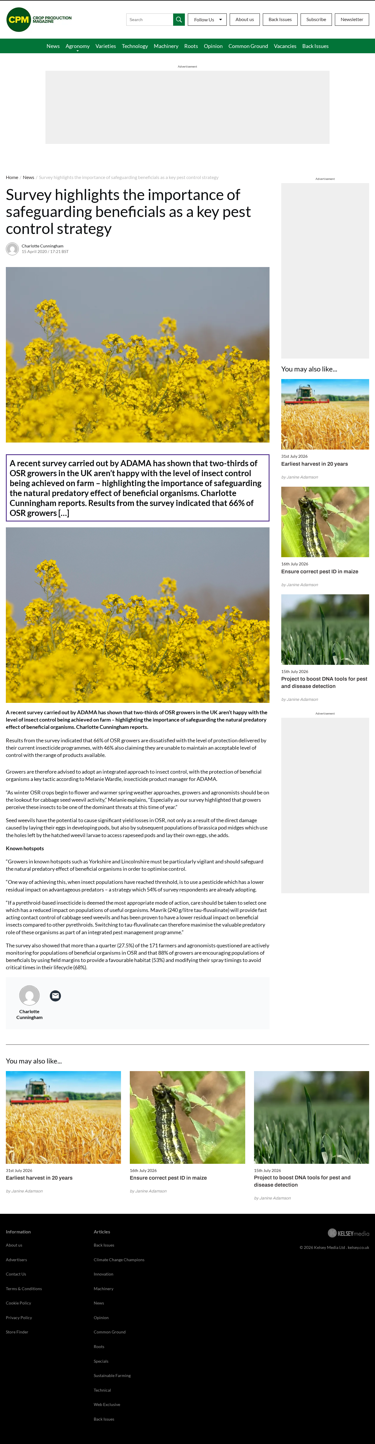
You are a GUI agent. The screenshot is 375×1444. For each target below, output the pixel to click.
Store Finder (17, 1331)
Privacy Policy (19, 1317)
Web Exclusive (107, 1404)
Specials (101, 1361)
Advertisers (16, 1259)
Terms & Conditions (24, 1288)
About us (245, 19)
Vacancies (285, 46)
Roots (191, 46)
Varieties (106, 46)
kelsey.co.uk (358, 1247)
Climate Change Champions (119, 1259)
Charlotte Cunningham (43, 245)
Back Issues (280, 19)
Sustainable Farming (112, 1375)
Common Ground (248, 46)
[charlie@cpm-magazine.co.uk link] (55, 995)
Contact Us (16, 1273)
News (53, 46)
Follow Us (204, 19)
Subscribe (316, 19)
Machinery (166, 46)
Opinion (213, 46)
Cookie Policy (18, 1302)
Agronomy (78, 46)
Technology (135, 46)
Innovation (103, 1273)
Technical (102, 1390)
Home (12, 177)
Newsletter (352, 19)
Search (179, 19)
